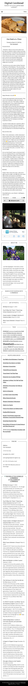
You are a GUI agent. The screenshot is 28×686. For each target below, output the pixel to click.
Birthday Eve (6, 306)
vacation (10, 348)
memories (20, 335)
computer (5, 334)
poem (14, 336)
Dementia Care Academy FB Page (11, 377)
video (14, 348)
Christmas (8, 333)
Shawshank (8, 343)
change (4, 333)
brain (22, 331)
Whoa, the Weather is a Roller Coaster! (12, 560)
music (4, 336)
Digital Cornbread (14, 3)
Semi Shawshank (14, 341)
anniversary (11, 331)
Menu (25, 11)
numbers (8, 336)
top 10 (6, 348)
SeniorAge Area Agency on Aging (11, 363)
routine (11, 338)
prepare (18, 336)
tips (3, 348)
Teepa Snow (16, 346)
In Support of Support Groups (10, 641)
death (14, 335)
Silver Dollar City (17, 344)
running (14, 338)
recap (4, 338)
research (7, 338)
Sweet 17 (11, 346)
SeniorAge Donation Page (10, 421)
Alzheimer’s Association (9, 366)
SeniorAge (20, 341)
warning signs (11, 350)
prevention (22, 336)
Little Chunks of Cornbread (14, 480)
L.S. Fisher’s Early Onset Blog (10, 394)
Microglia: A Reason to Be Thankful (12, 661)
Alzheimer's (6, 331)
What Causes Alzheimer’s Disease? (11, 320)
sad (10, 341)
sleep (22, 344)
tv (8, 348)
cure (12, 335)
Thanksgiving (21, 346)
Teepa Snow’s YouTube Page (10, 373)
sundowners (5, 346)
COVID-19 (9, 334)
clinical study (14, 333)
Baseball (16, 331)
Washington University (19, 350)
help (17, 335)
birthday (19, 331)
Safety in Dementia (8, 391)
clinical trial (19, 333)
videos (16, 348)
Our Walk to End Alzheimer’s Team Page (13, 359)
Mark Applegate (14, 44)
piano (12, 336)
